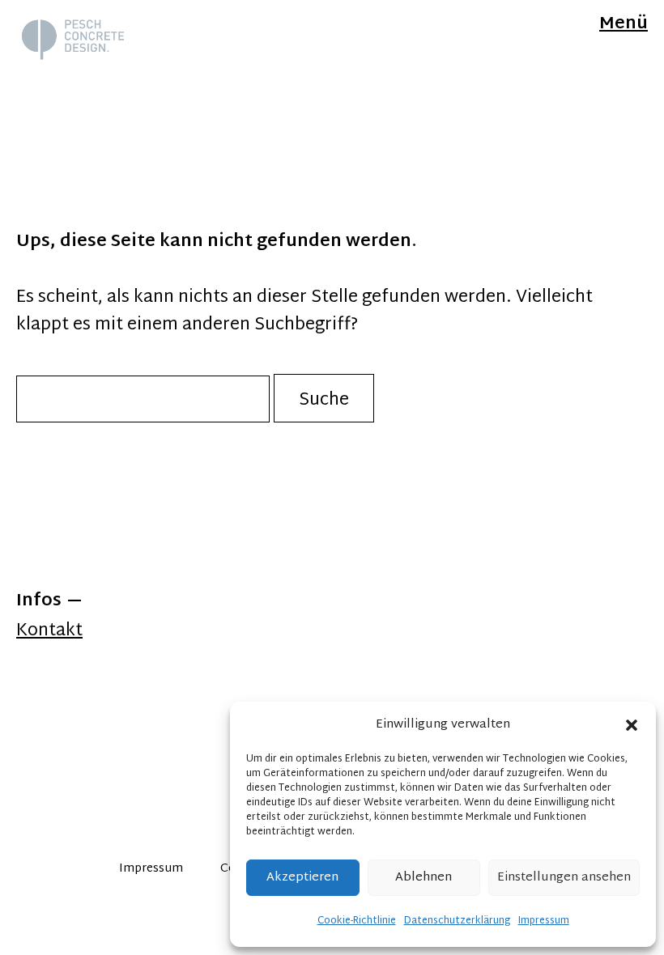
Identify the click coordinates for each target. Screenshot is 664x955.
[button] (632, 725)
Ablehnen (423, 878)
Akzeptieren (302, 878)
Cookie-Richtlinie (356, 921)
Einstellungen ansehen (564, 878)
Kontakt (49, 631)
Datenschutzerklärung (457, 921)
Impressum (543, 921)
